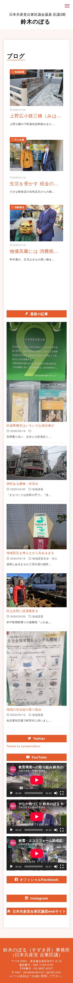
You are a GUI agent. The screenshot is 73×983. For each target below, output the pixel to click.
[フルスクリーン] (62, 793)
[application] (37, 780)
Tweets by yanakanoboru (23, 746)
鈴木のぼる (37, 18)
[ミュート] (56, 793)
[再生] (11, 793)
